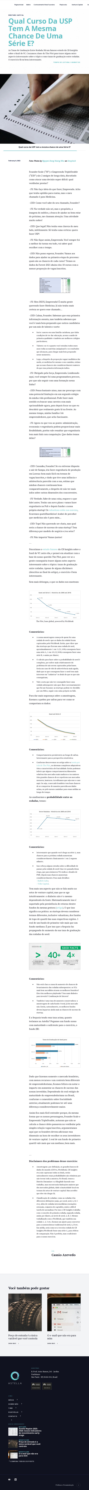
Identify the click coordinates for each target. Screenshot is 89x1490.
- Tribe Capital (43, 883)
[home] (9, 5)
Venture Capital (77, 4)
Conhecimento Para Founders (44, 4)
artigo (59, 907)
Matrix (28, 4)
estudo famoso (50, 549)
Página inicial (18, 4)
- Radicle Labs (42, 880)
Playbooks (63, 4)
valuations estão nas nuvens (63, 510)
